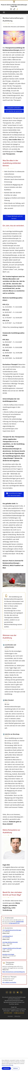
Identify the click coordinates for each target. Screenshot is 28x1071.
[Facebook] (6, 992)
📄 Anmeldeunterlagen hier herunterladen (14, 494)
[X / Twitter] (14, 992)
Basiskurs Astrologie (8, 954)
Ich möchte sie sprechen (14, 111)
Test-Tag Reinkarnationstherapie (12, 930)
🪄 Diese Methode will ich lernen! (14, 217)
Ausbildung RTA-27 (8, 936)
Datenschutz (17, 1016)
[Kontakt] (14, 9)
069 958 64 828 (20, 921)
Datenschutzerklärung (7, 1065)
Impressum (10, 1016)
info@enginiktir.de (14, 923)
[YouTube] (17, 992)
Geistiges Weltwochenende (10, 942)
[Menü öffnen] (4, 12)
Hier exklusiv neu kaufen (9, 982)
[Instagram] (10, 992)
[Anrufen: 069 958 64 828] (17, 9)
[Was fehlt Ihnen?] (11, 9)
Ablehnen (15, 1068)
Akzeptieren (6, 1068)
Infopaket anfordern (14, 108)
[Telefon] (21, 992)
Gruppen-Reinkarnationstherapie (12, 948)
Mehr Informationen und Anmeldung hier (14, 972)
